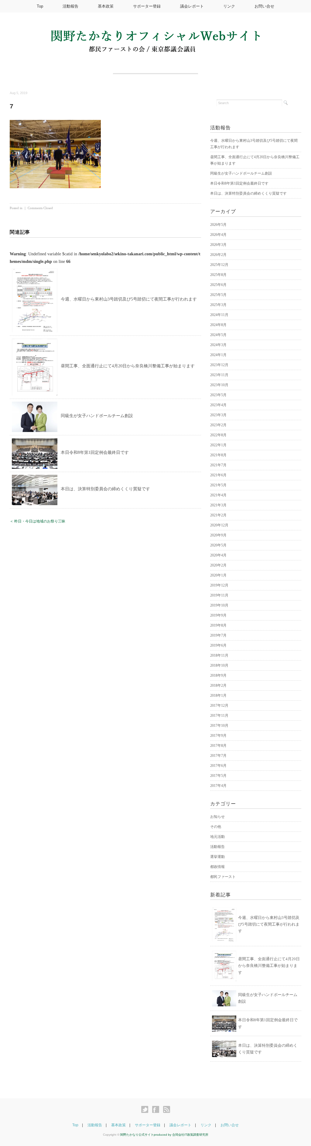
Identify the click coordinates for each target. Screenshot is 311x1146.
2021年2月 (218, 515)
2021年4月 (218, 495)
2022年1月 (218, 445)
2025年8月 (218, 275)
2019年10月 (219, 605)
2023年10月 (219, 385)
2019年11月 (219, 595)
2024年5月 (218, 335)
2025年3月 (218, 305)
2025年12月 (219, 265)
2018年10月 (219, 665)
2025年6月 (218, 285)
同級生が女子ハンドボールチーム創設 (97, 415)
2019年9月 (218, 615)
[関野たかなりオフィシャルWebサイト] (155, 34)
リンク (229, 6)
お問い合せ (264, 6)
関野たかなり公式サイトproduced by (146, 1134)
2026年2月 (218, 255)
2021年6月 (218, 475)
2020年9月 (218, 535)
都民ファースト (223, 877)
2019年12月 (219, 585)
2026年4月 (218, 235)
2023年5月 (218, 395)
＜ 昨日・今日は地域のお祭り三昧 (37, 521)
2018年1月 (218, 695)
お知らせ (217, 816)
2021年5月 (218, 485)
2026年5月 (218, 225)
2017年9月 (218, 735)
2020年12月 (219, 525)
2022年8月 (218, 435)
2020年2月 (218, 565)
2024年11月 (219, 315)
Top (40, 6)
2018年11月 (219, 655)
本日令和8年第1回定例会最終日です (95, 452)
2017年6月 (218, 765)
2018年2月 (218, 685)
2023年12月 (219, 365)
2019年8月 (218, 625)
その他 (215, 827)
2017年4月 (218, 786)
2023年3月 (218, 415)
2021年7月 (218, 465)
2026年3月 (218, 245)
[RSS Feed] (166, 1109)
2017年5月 (218, 776)
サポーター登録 (147, 6)
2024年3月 (218, 345)
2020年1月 (218, 575)
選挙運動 (217, 857)
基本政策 (106, 6)
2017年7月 (218, 755)
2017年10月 (219, 725)
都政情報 (217, 867)
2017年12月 (219, 705)
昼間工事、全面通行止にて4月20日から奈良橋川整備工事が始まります (128, 366)
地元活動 (217, 837)
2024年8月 (218, 325)
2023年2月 (218, 425)
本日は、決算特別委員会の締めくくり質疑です (105, 489)
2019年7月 (218, 635)
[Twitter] (146, 1109)
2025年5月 (218, 295)
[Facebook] (157, 1109)
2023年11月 (219, 375)
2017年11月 (219, 715)
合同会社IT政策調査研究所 (190, 1134)
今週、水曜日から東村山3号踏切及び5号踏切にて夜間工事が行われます (129, 299)
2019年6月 (218, 645)
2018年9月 (218, 675)
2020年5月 (218, 545)
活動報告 (70, 6)
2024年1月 (218, 355)
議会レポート (192, 6)
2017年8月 (218, 745)
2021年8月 (218, 455)
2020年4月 (218, 555)
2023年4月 (218, 405)
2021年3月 (218, 505)
